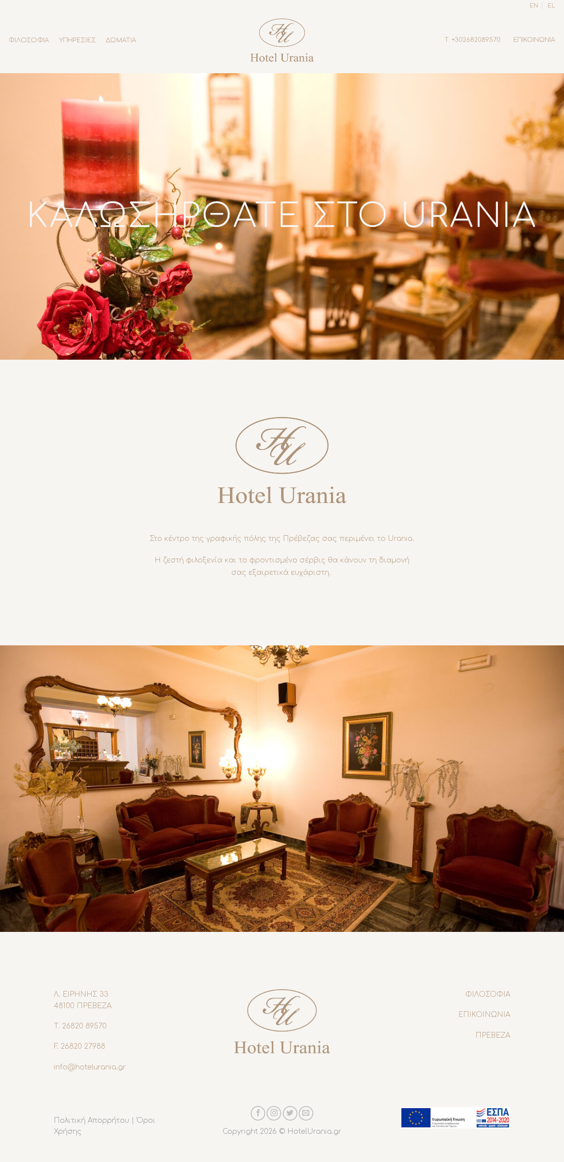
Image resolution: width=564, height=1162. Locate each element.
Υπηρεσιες (77, 40)
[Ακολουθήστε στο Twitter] (290, 1113)
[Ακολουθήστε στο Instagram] (274, 1113)
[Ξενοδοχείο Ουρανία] (282, 40)
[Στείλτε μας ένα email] (306, 1113)
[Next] (541, 788)
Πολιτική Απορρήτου (91, 1121)
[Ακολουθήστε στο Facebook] (258, 1113)
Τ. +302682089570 (473, 40)
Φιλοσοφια (29, 40)
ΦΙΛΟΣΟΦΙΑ (487, 994)
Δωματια (121, 40)
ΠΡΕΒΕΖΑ (492, 1035)
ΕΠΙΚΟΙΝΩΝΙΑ (534, 40)
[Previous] (22, 788)
